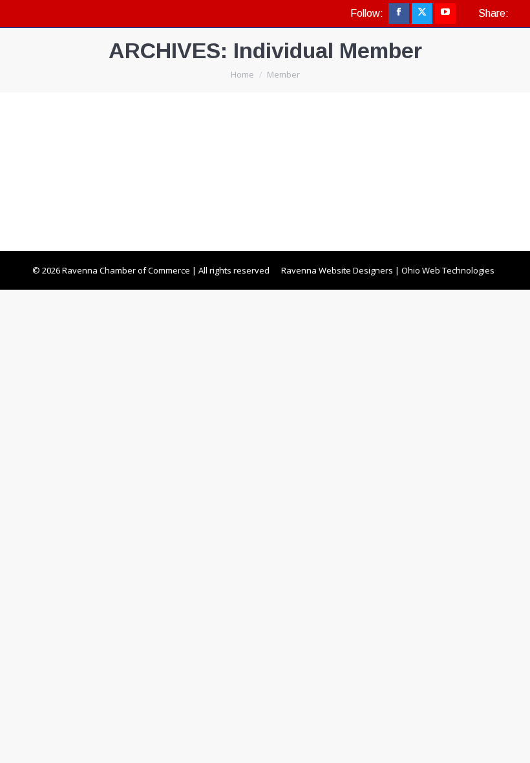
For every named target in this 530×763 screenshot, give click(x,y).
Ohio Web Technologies (447, 270)
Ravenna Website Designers (337, 270)
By (91, 184)
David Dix (77, 160)
